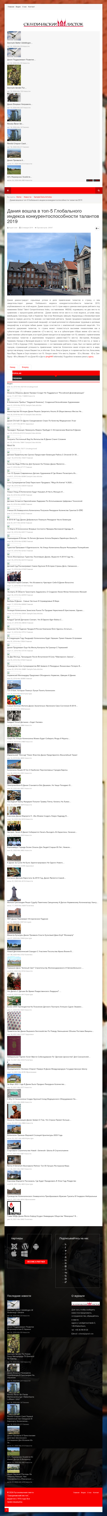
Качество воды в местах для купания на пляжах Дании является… (36, 463)
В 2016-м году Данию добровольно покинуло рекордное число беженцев (39, 519)
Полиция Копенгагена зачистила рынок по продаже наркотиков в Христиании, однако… (45, 610)
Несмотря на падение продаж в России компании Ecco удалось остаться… (40, 628)
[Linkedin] (66, 1260)
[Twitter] (66, 1250)
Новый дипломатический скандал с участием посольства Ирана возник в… (40, 951)
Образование (31, 1072)
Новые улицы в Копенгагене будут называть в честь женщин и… (35, 491)
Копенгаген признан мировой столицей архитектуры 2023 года (34, 1135)
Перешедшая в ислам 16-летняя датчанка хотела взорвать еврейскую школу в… (42, 538)
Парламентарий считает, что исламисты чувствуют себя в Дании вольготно (40, 582)
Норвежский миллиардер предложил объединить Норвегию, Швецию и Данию (41, 675)
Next (98, 180)
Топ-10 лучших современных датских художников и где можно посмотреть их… (42, 473)
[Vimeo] (66, 1279)
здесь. (91, 357)
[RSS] (65, 1244)
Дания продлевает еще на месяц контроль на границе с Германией (37, 647)
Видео (18, 7)
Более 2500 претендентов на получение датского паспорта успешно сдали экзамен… (45, 1006)
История (27, 922)
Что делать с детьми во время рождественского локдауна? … (34, 991)
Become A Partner (36, 1262)
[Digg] (66, 1272)
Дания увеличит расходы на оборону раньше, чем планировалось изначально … (20, 1476)
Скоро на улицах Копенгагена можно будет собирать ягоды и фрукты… (38, 738)
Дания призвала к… (16, 160)
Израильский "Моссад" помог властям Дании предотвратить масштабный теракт (42, 754)
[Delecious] (66, 1282)
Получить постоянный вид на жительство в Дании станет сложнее (36, 439)
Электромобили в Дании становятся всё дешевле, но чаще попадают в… (39, 785)
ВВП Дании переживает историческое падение (27, 918)
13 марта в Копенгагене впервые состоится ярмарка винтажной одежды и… (41, 528)
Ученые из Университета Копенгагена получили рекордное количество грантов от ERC (45, 510)
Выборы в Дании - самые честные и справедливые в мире (33, 601)
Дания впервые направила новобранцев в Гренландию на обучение (20, 1375)
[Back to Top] (7, 1510)
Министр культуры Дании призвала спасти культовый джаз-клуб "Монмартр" (40, 935)
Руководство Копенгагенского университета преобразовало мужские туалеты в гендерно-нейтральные (52, 1196)
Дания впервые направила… (19, 104)
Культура (28, 694)
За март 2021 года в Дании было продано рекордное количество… (36, 1084)
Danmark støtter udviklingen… (20, 42)
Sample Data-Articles (43, 197)
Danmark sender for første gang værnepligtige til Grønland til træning (20, 1356)
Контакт (31, 7)
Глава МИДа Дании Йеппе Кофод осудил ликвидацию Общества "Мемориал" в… (42, 1216)
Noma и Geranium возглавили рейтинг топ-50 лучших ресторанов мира (38, 1165)
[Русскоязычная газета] (53, 23)
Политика (30, 906)
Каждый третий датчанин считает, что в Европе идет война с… (35, 619)
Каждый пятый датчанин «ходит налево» (25, 722)
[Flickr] (66, 1266)
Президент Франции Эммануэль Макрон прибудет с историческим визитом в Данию (44, 430)
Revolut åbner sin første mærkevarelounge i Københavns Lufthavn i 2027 (20, 1396)
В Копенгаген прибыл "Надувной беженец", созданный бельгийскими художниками (43, 402)
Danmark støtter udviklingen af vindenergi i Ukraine (20, 1311)
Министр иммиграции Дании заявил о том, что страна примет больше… (39, 1119)
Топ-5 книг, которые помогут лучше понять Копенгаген (31, 690)
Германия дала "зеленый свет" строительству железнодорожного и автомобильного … (45, 967)
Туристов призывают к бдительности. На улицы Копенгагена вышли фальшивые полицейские (48, 547)
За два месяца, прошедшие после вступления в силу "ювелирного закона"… (41, 656)
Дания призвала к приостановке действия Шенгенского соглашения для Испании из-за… (21, 1439)
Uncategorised (32, 387)
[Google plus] (66, 1254)
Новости (25, 46)
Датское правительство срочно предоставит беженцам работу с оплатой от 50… (43, 454)
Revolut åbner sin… (15, 123)
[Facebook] (65, 1247)
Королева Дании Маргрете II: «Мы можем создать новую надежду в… (37, 816)
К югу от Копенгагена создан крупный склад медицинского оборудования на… (42, 1099)
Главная (11, 7)
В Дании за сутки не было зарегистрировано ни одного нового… (35, 862)
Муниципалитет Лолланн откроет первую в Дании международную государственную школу (47, 1068)
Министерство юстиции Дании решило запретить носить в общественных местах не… (45, 411)
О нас (24, 7)
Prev (91, 180)
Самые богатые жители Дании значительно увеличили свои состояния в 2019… (42, 705)
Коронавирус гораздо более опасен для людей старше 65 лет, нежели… (39, 847)
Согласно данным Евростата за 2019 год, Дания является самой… (36, 878)
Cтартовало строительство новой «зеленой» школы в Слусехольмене (37, 1150)
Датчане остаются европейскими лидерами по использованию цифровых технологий (44, 501)
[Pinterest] (66, 1263)
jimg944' (49, 357)
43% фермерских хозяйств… (19, 176)
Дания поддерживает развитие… (21, 59)
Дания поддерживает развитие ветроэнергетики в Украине (20, 1327)
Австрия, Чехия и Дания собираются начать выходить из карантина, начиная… (42, 832)
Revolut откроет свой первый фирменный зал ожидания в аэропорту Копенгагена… (20, 1418)
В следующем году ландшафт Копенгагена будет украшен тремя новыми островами (44, 638)
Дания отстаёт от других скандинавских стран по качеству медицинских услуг (41, 420)
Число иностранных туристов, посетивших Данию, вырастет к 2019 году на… (41, 556)
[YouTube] (66, 1257)
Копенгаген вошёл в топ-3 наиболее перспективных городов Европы (37, 770)
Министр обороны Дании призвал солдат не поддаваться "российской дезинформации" (45, 392)
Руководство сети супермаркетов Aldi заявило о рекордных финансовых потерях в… (44, 666)
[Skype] (66, 1276)
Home (18, 197)
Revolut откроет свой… (17, 143)
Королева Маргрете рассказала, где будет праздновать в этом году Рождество (41, 1181)
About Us (11, 445)
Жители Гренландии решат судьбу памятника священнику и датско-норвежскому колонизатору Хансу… (52, 902)
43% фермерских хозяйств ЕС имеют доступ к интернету (20, 1457)
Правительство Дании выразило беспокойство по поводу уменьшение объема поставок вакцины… (50, 1031)
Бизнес (26, 127)
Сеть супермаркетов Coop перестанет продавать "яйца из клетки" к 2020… (40, 482)
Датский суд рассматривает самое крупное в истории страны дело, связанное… (43, 566)
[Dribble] (66, 1269)
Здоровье (30, 424)
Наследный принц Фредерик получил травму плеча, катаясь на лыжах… (39, 801)
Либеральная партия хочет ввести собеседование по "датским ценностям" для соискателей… (48, 1056)
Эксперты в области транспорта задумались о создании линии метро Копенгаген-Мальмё (47, 591)
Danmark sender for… (16, 87)
